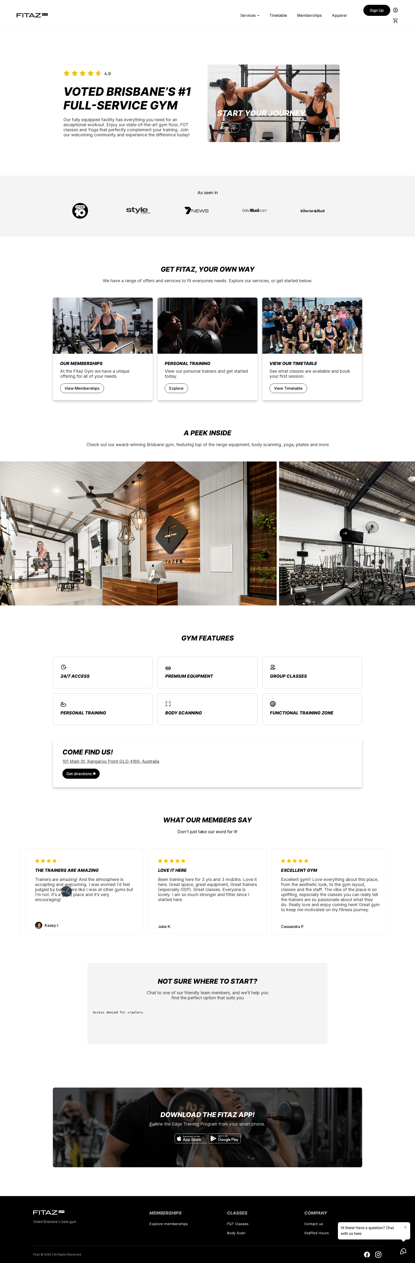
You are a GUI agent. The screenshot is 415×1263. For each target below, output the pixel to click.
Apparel (339, 15)
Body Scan (236, 1233)
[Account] (395, 10)
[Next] (345, 533)
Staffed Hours (316, 1233)
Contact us (313, 1224)
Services (248, 15)
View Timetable (288, 388)
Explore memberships (168, 1224)
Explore (176, 388)
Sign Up (377, 10)
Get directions (79, 773)
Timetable (278, 15)
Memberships (309, 15)
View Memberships (82, 388)
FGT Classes (238, 1224)
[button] (348, 891)
